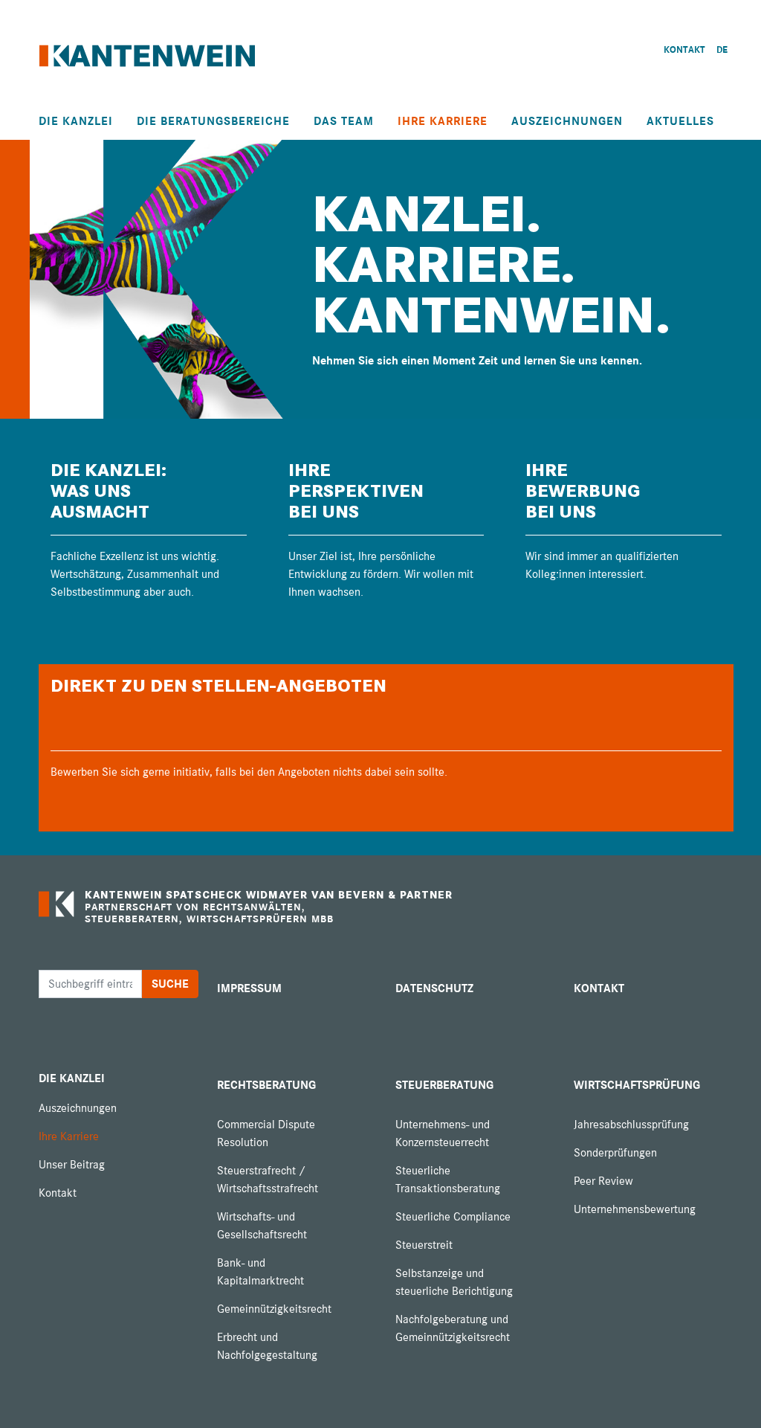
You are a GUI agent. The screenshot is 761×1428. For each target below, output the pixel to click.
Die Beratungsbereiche (213, 121)
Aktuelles (680, 121)
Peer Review (603, 1181)
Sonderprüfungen (615, 1153)
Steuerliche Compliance (453, 1216)
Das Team (344, 121)
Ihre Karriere (443, 121)
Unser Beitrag (72, 1164)
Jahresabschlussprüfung (631, 1124)
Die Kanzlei (76, 121)
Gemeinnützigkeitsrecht (274, 1309)
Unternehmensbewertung (635, 1209)
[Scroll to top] (728, 1395)
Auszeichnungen (567, 121)
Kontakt (58, 1193)
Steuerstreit (424, 1245)
